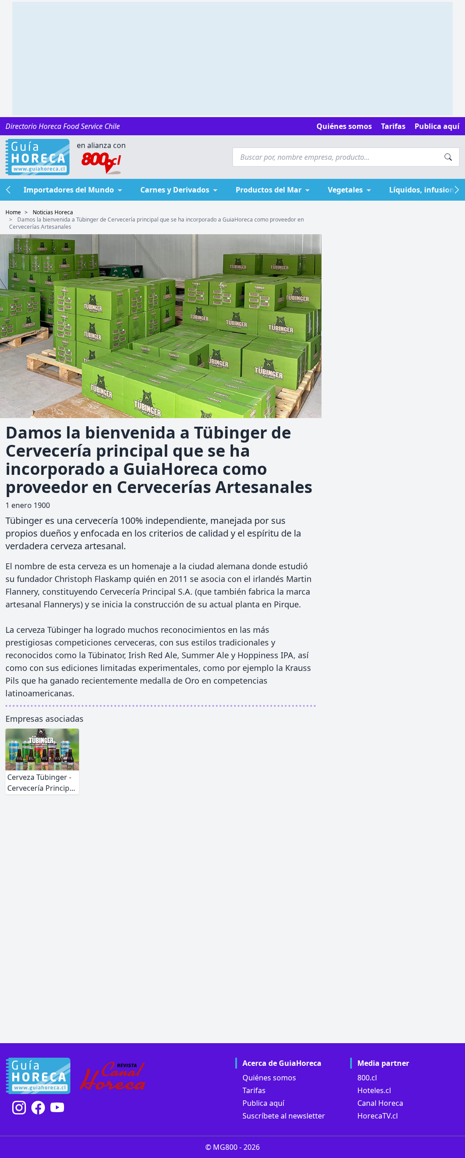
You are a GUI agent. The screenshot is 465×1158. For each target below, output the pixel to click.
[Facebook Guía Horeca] (38, 1107)
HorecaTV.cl (377, 1116)
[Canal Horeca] (112, 1076)
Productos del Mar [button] (269, 190)
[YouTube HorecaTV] (57, 1107)
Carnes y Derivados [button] (174, 190)
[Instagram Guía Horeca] (19, 1107)
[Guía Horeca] (37, 157)
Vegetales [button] (345, 190)
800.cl (367, 1078)
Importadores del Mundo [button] (69, 190)
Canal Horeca (380, 1103)
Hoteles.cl (374, 1090)
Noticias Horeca (53, 212)
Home (13, 212)
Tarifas (393, 126)
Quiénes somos (344, 126)
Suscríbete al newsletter (283, 1116)
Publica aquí (437, 126)
